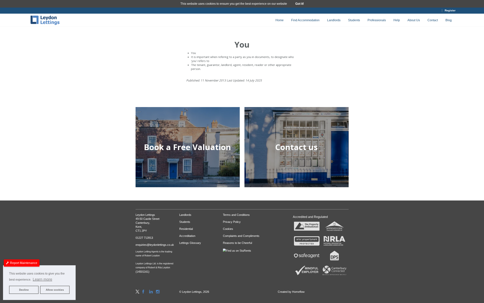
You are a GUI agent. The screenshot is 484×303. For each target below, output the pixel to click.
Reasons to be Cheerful (237, 242)
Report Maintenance (23, 263)
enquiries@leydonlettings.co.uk (155, 244)
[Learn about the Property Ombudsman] (307, 226)
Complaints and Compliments (241, 235)
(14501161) (142, 271)
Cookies (228, 228)
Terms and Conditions (236, 214)
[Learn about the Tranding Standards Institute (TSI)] (334, 226)
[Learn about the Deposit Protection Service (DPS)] (334, 256)
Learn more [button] (42, 279)
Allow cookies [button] (55, 289)
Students (354, 20)
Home (279, 20)
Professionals (377, 20)
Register (450, 10)
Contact (432, 20)
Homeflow (298, 291)
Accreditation (187, 235)
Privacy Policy (232, 221)
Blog (448, 20)
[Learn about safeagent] (307, 256)
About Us (413, 20)
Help (396, 20)
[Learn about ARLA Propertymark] (307, 241)
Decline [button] (24, 289)
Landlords (334, 20)
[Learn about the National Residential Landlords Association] (334, 241)
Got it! (299, 3)
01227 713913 (144, 237)
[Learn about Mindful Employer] (307, 270)
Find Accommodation (305, 20)
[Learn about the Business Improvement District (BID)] (334, 270)
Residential (186, 228)
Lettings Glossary (190, 242)
